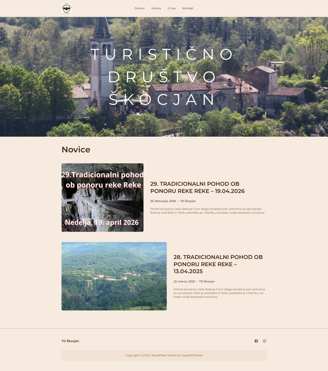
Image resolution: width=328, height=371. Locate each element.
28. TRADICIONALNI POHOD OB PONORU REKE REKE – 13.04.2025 (218, 264)
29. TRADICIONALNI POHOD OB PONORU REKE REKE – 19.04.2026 (197, 187)
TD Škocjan (188, 201)
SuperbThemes (192, 355)
